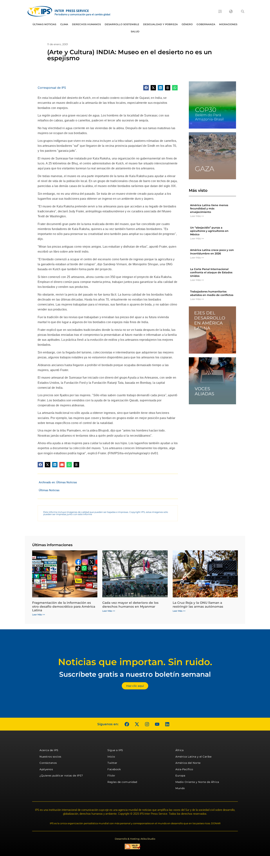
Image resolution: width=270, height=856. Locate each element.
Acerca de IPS (48, 750)
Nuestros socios (50, 756)
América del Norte (188, 763)
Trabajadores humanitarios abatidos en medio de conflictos (211, 293)
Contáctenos (48, 763)
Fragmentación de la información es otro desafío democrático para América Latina (63, 606)
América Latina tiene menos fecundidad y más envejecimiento (209, 208)
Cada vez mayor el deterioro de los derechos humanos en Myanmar (130, 604)
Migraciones (228, 24)
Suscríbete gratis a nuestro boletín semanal (135, 674)
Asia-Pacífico (184, 769)
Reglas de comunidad (122, 782)
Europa (180, 775)
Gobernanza (206, 24)
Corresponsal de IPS (52, 87)
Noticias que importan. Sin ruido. (135, 662)
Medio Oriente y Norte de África (197, 782)
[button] (242, 11)
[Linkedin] (167, 724)
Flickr (111, 775)
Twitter (112, 763)
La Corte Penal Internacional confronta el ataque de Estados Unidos (211, 272)
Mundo (180, 788)
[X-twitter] (136, 724)
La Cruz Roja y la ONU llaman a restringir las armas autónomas (198, 604)
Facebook (114, 769)
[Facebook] (126, 724)
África (179, 750)
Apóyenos (46, 769)
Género (187, 24)
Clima (64, 24)
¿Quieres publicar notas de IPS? (61, 775)
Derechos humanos (86, 24)
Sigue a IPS (115, 750)
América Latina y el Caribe (193, 756)
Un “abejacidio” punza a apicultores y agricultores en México (209, 231)
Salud (135, 31)
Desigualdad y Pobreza (160, 24)
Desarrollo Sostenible (122, 24)
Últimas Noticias (44, 24)
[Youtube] (157, 724)
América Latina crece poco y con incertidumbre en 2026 (212, 251)
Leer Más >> (197, 216)
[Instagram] (147, 724)
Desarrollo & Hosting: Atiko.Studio (135, 838)
